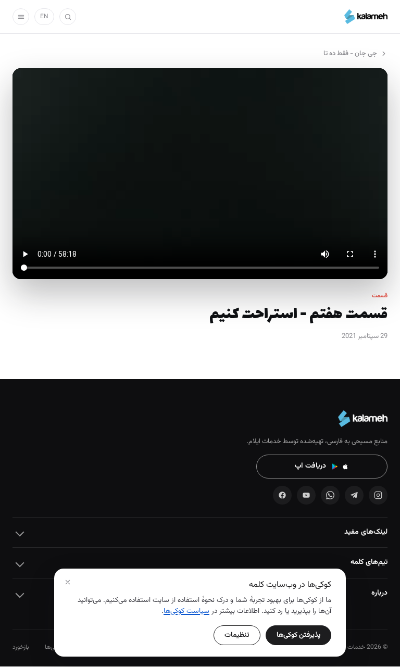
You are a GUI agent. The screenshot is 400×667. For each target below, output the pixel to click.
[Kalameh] (366, 16)
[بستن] (67, 582)
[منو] (20, 16)
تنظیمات (236, 635)
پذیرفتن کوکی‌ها (298, 635)
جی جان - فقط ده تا (350, 53)
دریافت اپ (310, 466)
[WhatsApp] (330, 495)
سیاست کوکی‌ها (186, 611)
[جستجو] (67, 16)
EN (44, 16)
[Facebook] (282, 495)
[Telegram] (354, 495)
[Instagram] (378, 495)
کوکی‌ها (54, 647)
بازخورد (20, 647)
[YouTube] (306, 495)
